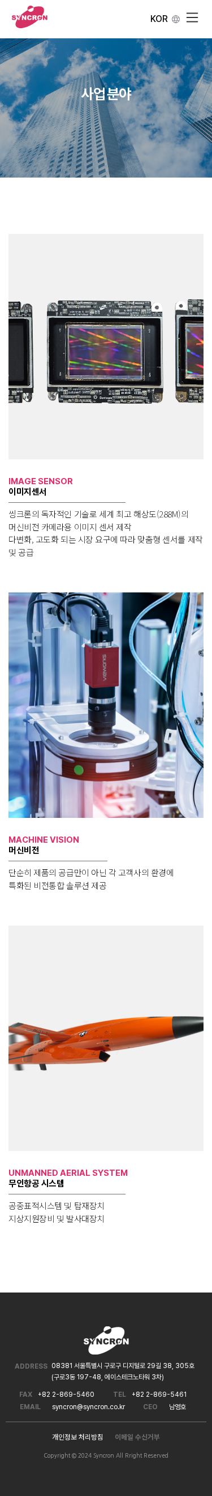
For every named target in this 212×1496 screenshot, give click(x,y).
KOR (159, 19)
